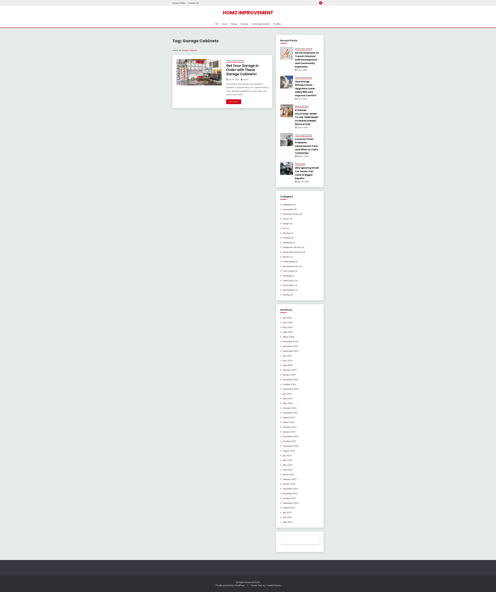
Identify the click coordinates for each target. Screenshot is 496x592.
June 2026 (287, 322)
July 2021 (287, 512)
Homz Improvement (248, 12)
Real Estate (288, 280)
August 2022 (289, 450)
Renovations (289, 290)
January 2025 (289, 374)
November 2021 (290, 493)
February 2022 (290, 479)
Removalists (288, 285)
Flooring (286, 233)
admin (245, 79)
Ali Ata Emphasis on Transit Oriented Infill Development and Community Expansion (307, 59)
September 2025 (291, 351)
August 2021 (289, 507)
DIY (217, 24)
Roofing (277, 24)
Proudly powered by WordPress (230, 585)
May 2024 (288, 403)
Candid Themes (273, 585)
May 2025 (288, 360)
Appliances (288, 204)
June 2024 (287, 398)
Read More (233, 102)
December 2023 (290, 412)
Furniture (245, 24)
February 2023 (290, 427)
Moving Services (302, 106)
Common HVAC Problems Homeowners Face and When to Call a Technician (306, 146)
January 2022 (289, 484)
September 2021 (291, 503)
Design (234, 24)
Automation (300, 163)
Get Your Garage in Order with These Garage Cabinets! (242, 69)
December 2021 (290, 488)
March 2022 (288, 474)
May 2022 (288, 465)
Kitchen (286, 256)
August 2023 (289, 417)
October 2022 (289, 441)
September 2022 (291, 446)
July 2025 (287, 355)
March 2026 (288, 336)
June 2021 (287, 517)
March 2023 (288, 422)
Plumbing (287, 275)
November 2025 (290, 346)
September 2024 (291, 389)
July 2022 (287, 455)
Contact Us (193, 3)
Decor (224, 24)
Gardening (287, 242)
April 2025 (288, 365)
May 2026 (288, 327)
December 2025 (290, 341)
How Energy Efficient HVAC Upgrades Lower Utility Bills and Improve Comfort (305, 88)
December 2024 (290, 379)
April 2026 (288, 332)
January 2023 (289, 431)
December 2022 (290, 436)
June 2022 (287, 460)
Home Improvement (261, 24)
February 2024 (290, 408)
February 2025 (290, 370)
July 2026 (287, 317)
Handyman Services (292, 247)
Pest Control (288, 271)
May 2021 (288, 522)
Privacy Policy (178, 3)
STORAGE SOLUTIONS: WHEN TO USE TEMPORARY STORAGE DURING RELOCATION (307, 117)
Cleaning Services (291, 214)
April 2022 (288, 469)
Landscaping (289, 261)
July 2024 (287, 393)
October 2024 (289, 384)
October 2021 (289, 498)
